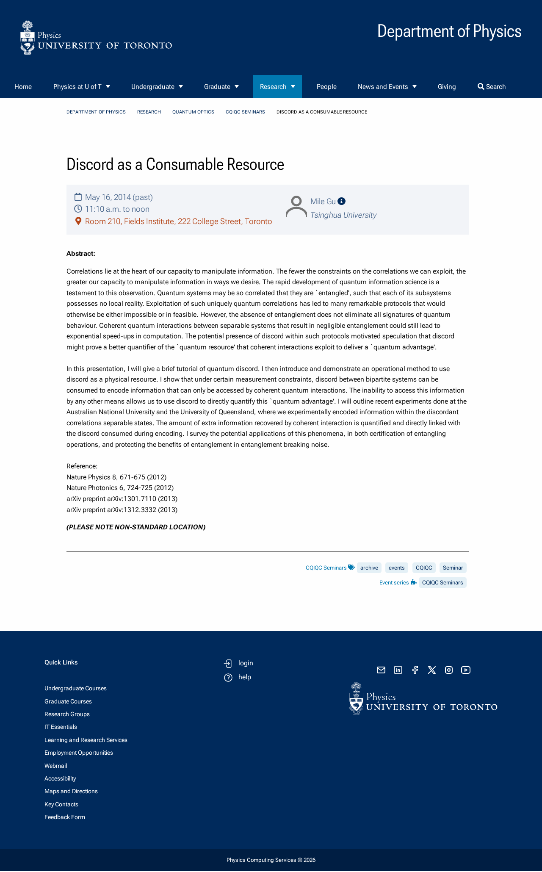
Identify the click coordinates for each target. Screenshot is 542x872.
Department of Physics (96, 112)
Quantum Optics (193, 112)
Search (495, 87)
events (397, 568)
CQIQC (424, 568)
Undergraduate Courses (75, 688)
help (244, 677)
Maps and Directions (71, 791)
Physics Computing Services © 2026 (271, 860)
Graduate (217, 87)
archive (369, 568)
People (327, 87)
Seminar (453, 568)
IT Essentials (60, 726)
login (245, 663)
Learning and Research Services (85, 739)
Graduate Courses (68, 701)
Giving (447, 87)
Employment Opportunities (78, 752)
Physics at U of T (77, 87)
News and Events (383, 87)
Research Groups (67, 714)
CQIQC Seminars (245, 112)
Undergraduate (152, 87)
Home (23, 87)
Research (273, 87)
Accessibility (60, 778)
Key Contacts (61, 804)
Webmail (55, 765)
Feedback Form (64, 817)
